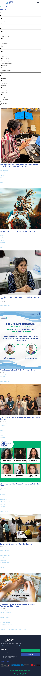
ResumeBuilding (3, 504)
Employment (2, 175)
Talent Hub (2, 567)
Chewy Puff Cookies (4, 610)
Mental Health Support (4, 617)
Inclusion (1, 427)
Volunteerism (2, 437)
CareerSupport (3, 492)
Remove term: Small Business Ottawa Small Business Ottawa (11, 631)
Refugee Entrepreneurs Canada (6, 624)
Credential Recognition (4, 423)
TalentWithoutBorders (4, 511)
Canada (1, 235)
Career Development (4, 170)
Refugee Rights (3, 560)
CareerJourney (3, 489)
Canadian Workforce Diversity (5, 548)
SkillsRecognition (3, 506)
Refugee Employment (4, 184)
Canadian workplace (4, 237)
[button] (38, 2)
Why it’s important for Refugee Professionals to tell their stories (20, 485)
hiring (1, 177)
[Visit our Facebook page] (15, 674)
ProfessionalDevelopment (5, 501)
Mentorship (2, 432)
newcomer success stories (5, 622)
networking (2, 182)
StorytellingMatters (3, 509)
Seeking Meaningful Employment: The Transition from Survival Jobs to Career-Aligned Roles (19, 165)
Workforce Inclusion (4, 569)
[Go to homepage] (8, 2)
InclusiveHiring (3, 496)
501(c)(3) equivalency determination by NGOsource (13, 645)
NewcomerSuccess (3, 499)
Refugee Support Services (5, 562)
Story (40, 163)
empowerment (2, 242)
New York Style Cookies (4, 619)
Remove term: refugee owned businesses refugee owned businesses (13, 629)
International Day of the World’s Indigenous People (18, 231)
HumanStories (2, 494)
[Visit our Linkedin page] (23, 674)
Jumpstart (2, 430)
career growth (2, 376)
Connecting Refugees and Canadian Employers (17, 544)
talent (1, 247)
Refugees (2, 435)
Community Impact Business (5, 612)
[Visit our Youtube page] (26, 674)
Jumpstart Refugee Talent (5, 180)
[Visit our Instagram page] (18, 674)
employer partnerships (4, 550)
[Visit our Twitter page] (20, 674)
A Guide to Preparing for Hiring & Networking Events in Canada (19, 298)
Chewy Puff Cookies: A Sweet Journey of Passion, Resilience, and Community (18, 605)
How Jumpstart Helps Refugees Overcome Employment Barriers (20, 418)
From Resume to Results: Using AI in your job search (19, 370)
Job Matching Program (4, 552)
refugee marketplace (4, 627)
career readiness (3, 172)
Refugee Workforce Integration (6, 565)
